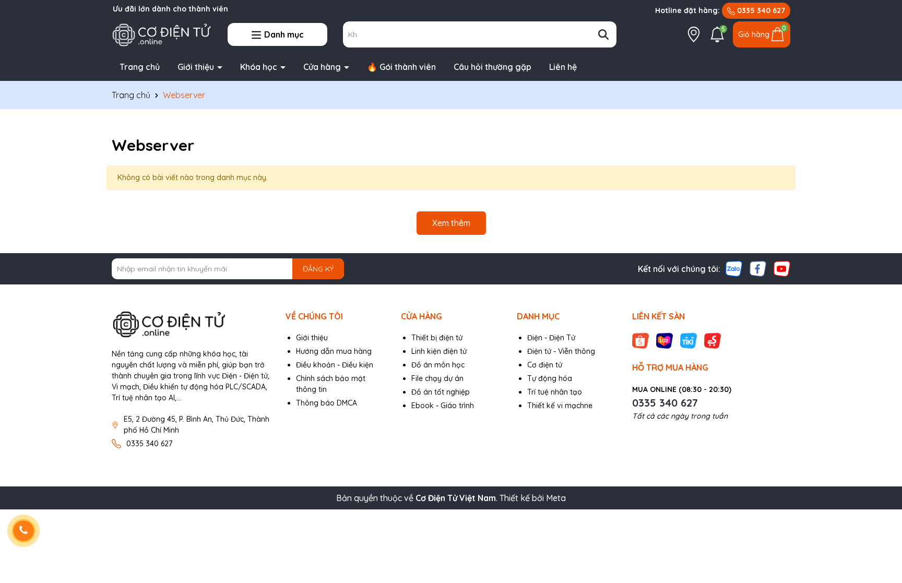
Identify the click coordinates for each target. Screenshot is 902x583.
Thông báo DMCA (326, 403)
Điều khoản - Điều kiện (334, 365)
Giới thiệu (196, 67)
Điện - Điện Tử (551, 337)
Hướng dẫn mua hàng (334, 351)
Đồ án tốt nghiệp (440, 392)
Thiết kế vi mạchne (559, 405)
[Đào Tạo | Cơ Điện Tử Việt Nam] (162, 34)
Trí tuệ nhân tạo (554, 392)
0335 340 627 (760, 10)
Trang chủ (140, 67)
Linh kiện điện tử (439, 351)
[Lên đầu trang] (881, 520)
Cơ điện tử (544, 365)
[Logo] (191, 324)
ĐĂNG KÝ (318, 268)
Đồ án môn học (438, 365)
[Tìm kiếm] (603, 34)
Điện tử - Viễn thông (561, 351)
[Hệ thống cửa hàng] (694, 34)
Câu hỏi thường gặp (492, 67)
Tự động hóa (549, 378)
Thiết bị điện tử (436, 337)
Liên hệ (563, 67)
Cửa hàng (323, 67)
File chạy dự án (437, 378)
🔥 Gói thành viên (401, 67)
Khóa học (259, 67)
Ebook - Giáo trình (442, 405)
